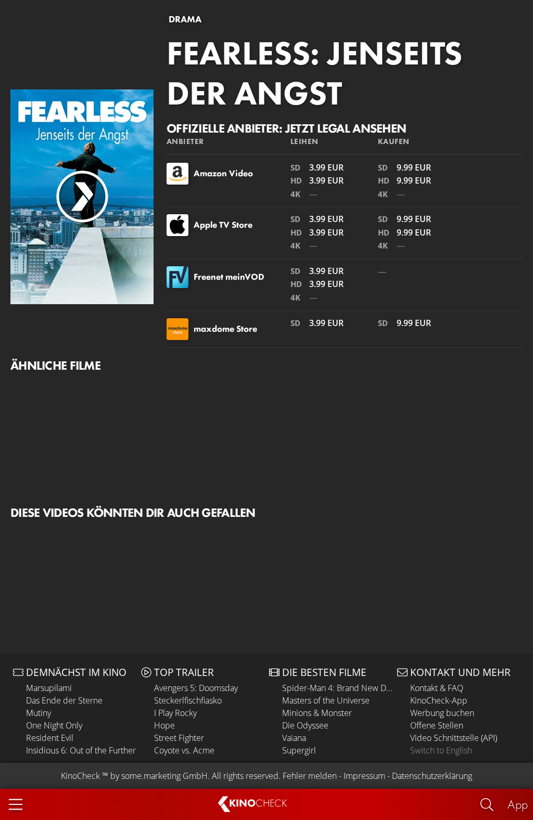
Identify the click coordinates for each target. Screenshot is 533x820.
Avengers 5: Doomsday (196, 688)
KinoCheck (80, 776)
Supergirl (299, 750)
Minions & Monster (317, 713)
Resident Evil (49, 738)
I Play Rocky (175, 713)
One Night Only (54, 725)
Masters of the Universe (326, 700)
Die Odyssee (305, 725)
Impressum (364, 776)
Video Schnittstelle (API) (453, 738)
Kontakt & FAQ (436, 688)
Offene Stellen (436, 725)
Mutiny (38, 713)
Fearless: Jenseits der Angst (314, 73)
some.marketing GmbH (164, 776)
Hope (164, 725)
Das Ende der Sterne (64, 700)
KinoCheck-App (438, 700)
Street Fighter (179, 738)
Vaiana (294, 738)
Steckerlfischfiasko (188, 700)
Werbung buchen (442, 713)
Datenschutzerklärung (432, 776)
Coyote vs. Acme (184, 750)
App (517, 804)
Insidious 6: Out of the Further (81, 750)
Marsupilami (49, 688)
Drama (185, 19)
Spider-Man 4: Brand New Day (337, 688)
